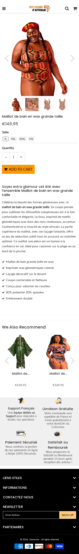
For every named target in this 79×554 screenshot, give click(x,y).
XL (5, 138)
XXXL (22, 138)
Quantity (8, 148)
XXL (13, 138)
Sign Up (68, 515)
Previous (6, 58)
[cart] (75, 8)
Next (72, 58)
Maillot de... (21, 373)
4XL (31, 138)
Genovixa (34, 539)
